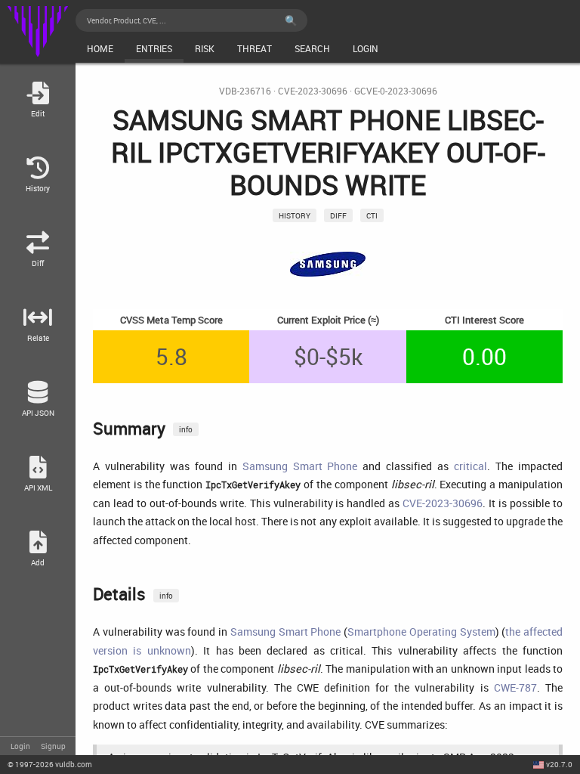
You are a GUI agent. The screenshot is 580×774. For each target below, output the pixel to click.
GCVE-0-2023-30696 (395, 91)
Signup (53, 746)
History (294, 215)
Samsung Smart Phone (300, 466)
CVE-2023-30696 (312, 91)
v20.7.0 (559, 764)
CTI (372, 215)
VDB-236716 (245, 91)
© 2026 (50, 764)
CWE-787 (515, 687)
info (186, 429)
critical (470, 466)
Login (20, 746)
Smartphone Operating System (421, 631)
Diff (338, 215)
